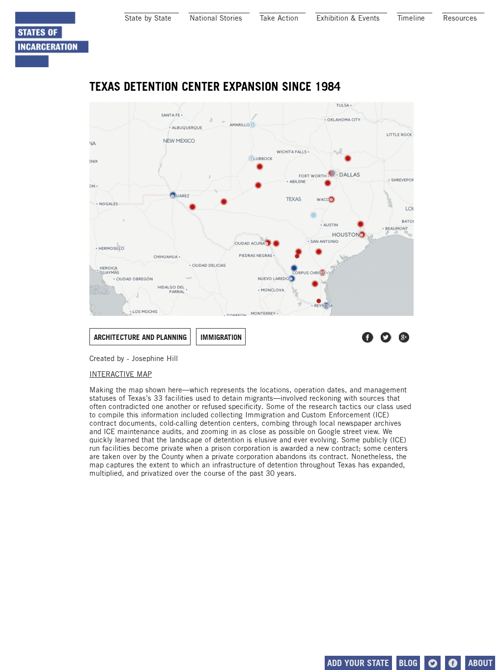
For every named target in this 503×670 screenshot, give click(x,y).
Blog (408, 663)
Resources (460, 18)
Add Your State (358, 663)
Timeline (411, 18)
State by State (148, 18)
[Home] (52, 39)
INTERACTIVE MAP (120, 374)
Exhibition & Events (348, 18)
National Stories (216, 18)
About (480, 663)
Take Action (279, 18)
